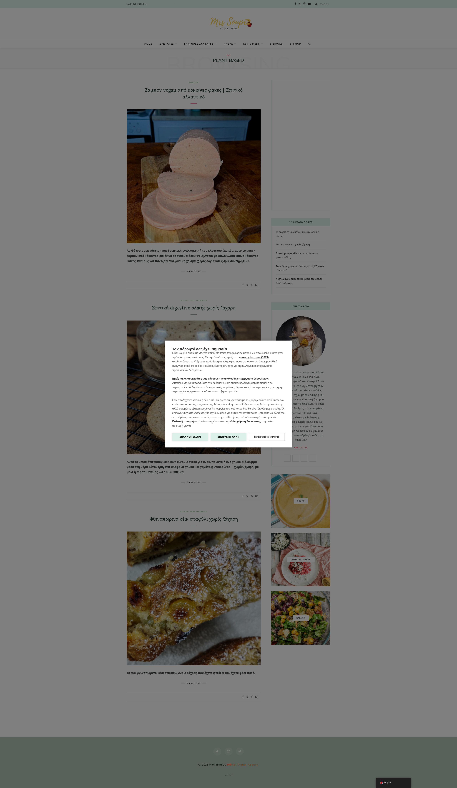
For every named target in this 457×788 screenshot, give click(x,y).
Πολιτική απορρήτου (185, 421)
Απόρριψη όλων (228, 437)
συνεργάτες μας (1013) (254, 357)
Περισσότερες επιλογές (266, 437)
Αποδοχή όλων (190, 437)
